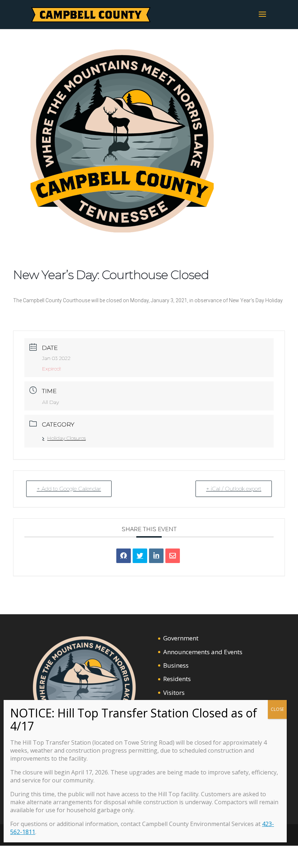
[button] (262, 19)
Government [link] (180, 638)
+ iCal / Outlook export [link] (233, 488)
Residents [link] (177, 679)
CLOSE (277, 709)
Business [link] (176, 665)
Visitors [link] (174, 692)
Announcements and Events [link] (202, 652)
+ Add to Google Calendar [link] (69, 488)
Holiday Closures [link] (66, 438)
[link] (90, 14)
